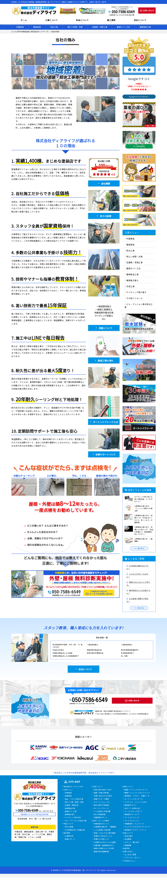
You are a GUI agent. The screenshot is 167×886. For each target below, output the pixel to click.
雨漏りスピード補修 (101, 799)
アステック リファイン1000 (135, 802)
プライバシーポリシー (133, 858)
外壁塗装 (20, 27)
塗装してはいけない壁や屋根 (105, 833)
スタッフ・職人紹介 (132, 842)
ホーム (24, 20)
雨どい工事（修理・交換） (75, 802)
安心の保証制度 (100, 815)
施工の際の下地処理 (101, 805)
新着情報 (128, 845)
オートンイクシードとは (105, 422)
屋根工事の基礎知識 (101, 852)
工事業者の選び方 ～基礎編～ (105, 827)
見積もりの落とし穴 (101, 839)
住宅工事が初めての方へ (103, 790)
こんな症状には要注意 (102, 811)
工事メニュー (68, 790)
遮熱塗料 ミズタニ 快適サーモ (137, 796)
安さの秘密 (105, 216)
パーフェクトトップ (132, 818)
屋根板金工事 (145, 27)
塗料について (128, 787)
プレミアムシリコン (132, 821)
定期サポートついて (105, 454)
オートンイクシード (101, 808)
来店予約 (126, 848)
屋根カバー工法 (123, 27)
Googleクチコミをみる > (139, 96)
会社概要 (105, 183)
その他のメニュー (129, 861)
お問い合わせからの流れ (103, 796)
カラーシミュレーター (102, 802)
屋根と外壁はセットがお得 (104, 848)
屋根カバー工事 (71, 811)
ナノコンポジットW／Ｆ (133, 811)
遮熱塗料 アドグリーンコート (135, 830)
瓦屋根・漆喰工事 (99, 27)
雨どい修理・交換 (75, 27)
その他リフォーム (134, 298)
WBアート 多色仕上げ (133, 808)
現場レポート (70, 839)
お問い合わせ (128, 852)
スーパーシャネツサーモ (134, 799)
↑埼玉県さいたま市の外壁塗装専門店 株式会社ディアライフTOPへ (83, 772)
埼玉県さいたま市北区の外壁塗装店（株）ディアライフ (74, 870)
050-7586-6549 (123, 12)
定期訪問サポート (100, 818)
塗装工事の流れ (106, 360)
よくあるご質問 (130, 855)
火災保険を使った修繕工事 (75, 830)
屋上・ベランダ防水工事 (74, 799)
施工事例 (67, 833)
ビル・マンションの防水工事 (76, 821)
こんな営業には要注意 (102, 830)
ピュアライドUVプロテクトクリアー (138, 827)
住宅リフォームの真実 (100, 821)
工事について (97, 787)
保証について (105, 328)
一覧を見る (140, 548)
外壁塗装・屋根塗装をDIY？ (104, 845)
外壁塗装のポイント (101, 824)
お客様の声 (69, 836)
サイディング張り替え (136, 292)
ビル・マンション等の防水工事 (138, 306)
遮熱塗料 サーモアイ (132, 815)
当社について (85, 669)
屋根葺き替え (132, 280)
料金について (68, 824)
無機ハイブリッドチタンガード (136, 790)
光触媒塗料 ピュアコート (134, 824)
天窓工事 (130, 286)
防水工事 (54, 27)
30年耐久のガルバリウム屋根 (105, 842)
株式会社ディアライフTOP (73, 787)
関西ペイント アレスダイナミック (137, 793)
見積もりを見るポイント (103, 836)
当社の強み (129, 836)
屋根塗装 (37, 27)
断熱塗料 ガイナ (131, 805)
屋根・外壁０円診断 (101, 793)
